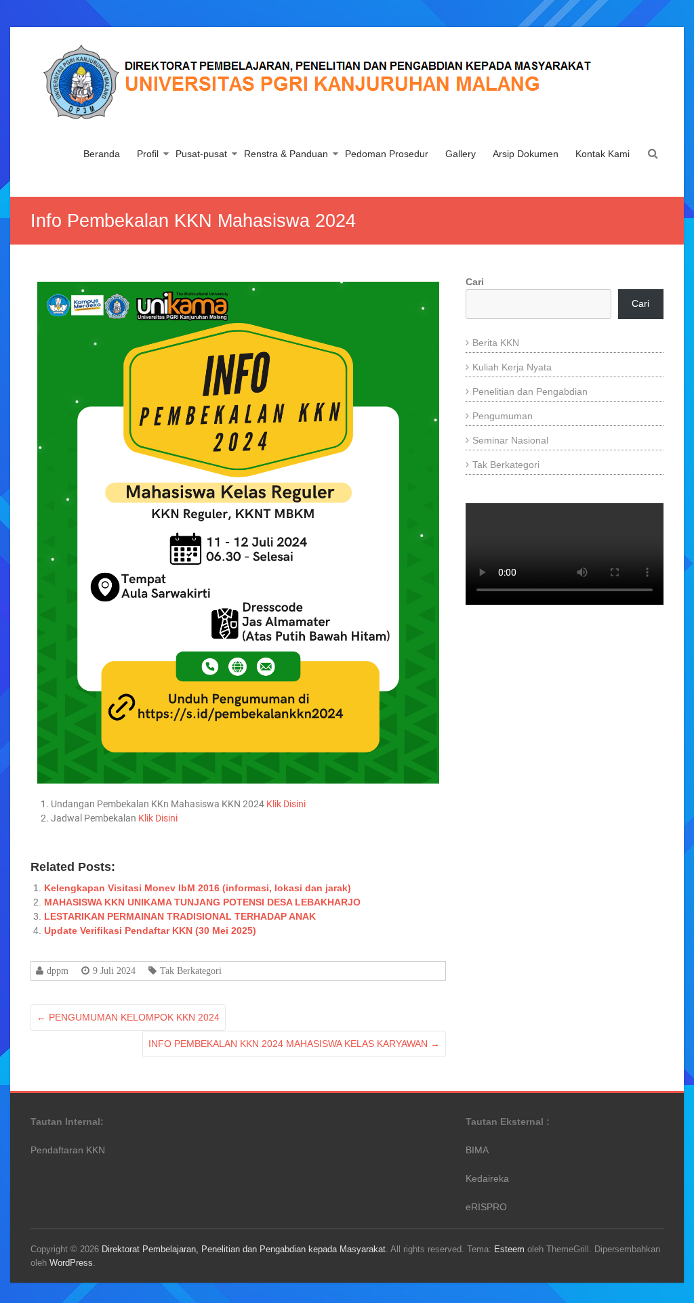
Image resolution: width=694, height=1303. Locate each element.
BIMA (477, 1150)
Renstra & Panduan (286, 153)
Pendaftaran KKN (67, 1150)
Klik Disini (286, 803)
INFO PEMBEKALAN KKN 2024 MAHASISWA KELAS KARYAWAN (294, 1043)
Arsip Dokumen (525, 153)
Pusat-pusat (201, 153)
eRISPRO (486, 1206)
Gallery (460, 153)
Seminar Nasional (510, 440)
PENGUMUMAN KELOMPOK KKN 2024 (128, 1017)
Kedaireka (487, 1178)
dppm (57, 970)
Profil (148, 153)
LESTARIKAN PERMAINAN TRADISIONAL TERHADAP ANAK (180, 916)
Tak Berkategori (191, 970)
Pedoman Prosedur (386, 153)
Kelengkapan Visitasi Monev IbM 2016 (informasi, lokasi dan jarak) (197, 887)
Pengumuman (502, 415)
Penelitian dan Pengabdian (530, 391)
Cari (475, 281)
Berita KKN (495, 342)
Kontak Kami (602, 153)
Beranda (101, 153)
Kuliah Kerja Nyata (512, 367)
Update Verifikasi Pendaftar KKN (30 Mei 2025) (150, 930)
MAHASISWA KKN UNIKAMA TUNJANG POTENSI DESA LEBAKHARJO (202, 902)
